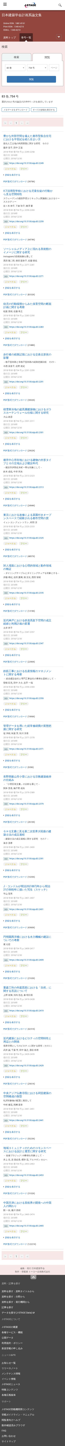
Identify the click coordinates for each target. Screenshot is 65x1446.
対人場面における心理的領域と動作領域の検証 (27, 567)
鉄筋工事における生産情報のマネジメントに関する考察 (27, 672)
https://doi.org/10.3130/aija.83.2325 (26, 537)
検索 (16, 57)
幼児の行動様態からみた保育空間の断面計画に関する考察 (27, 305)
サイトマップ (9, 1441)
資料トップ (9, 37)
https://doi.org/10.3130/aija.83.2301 (26, 432)
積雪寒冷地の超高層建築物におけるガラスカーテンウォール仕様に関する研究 (27, 410)
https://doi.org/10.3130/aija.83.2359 (26, 698)
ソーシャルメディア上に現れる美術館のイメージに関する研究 (27, 250)
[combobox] (15, 67)
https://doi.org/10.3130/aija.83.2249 (26, 163)
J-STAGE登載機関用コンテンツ (18, 1409)
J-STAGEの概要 (10, 1326)
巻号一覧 (26, 37)
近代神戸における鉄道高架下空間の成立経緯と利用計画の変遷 (27, 621)
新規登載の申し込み (12, 1348)
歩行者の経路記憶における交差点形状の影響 (27, 356)
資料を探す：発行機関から (16, 1301)
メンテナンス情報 (11, 1373)
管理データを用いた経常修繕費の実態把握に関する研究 (27, 727)
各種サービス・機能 (12, 1332)
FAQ (4, 1430)
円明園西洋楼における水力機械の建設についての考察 (27, 938)
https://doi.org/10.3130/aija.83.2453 (26, 1175)
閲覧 (47, 57)
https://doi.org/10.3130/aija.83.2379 (26, 803)
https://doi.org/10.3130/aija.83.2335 (26, 592)
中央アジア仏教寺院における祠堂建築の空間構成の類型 (27, 1094)
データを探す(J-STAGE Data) (17, 1312)
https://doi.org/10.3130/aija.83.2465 (26, 1225)
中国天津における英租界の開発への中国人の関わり (27, 1204)
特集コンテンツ (10, 1389)
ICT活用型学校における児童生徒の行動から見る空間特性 (28, 192)
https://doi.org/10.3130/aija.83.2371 (26, 748)
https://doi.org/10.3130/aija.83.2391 (26, 858)
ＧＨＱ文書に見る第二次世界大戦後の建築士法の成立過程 (27, 832)
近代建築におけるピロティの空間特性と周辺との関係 (27, 1039)
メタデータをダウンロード (16, 109)
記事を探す (7, 1307)
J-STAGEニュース (11, 1384)
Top (33, 1277)
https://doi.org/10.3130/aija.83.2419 (26, 1010)
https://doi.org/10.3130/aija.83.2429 (26, 1065)
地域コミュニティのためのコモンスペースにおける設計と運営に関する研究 (27, 1149)
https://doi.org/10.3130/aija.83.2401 (26, 909)
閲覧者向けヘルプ (11, 1419)
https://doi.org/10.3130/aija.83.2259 (26, 221)
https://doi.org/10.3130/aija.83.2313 (26, 487)
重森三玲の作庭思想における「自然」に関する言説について (27, 989)
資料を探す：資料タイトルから (18, 1291)
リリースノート (10, 1368)
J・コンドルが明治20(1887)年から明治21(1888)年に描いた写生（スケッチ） (26, 887)
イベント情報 (9, 1378)
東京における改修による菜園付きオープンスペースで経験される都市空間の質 (27, 516)
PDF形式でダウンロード (15, 181)
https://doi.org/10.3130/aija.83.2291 (26, 381)
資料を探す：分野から (13, 1296)
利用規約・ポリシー (12, 1343)
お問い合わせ (9, 1435)
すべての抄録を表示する (44, 109)
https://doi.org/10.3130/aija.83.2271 (26, 276)
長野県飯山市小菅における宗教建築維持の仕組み (27, 778)
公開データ (7, 1337)
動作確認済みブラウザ (13, 1425)
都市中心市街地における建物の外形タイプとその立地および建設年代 (27, 461)
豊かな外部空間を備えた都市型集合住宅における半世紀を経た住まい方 (27, 137)
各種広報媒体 (9, 1394)
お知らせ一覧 (9, 1362)
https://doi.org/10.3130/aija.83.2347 (26, 643)
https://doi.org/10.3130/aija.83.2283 (26, 326)
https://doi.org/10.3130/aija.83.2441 (26, 1120)
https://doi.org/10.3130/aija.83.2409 (26, 959)
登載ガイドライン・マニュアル (18, 1414)
